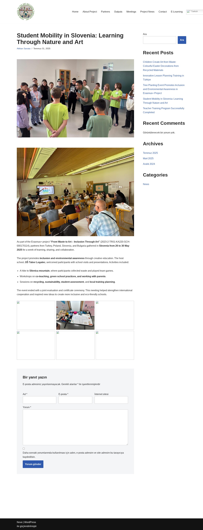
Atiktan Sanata (23, 48)
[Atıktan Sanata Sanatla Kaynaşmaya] (26, 12)
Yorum (27, 407)
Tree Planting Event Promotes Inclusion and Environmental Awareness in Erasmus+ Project (164, 89)
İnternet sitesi (101, 394)
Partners (105, 11)
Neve (19, 522)
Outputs (118, 11)
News (146, 184)
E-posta (63, 394)
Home (75, 11)
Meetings (131, 11)
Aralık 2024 (149, 164)
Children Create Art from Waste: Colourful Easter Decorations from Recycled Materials (161, 66)
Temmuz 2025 (150, 153)
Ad (25, 394)
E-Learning (177, 11)
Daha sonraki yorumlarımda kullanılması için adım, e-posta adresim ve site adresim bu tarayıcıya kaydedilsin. (73, 454)
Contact (163, 11)
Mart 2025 (148, 158)
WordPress (30, 522)
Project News (147, 11)
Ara (145, 34)
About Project (90, 11)
